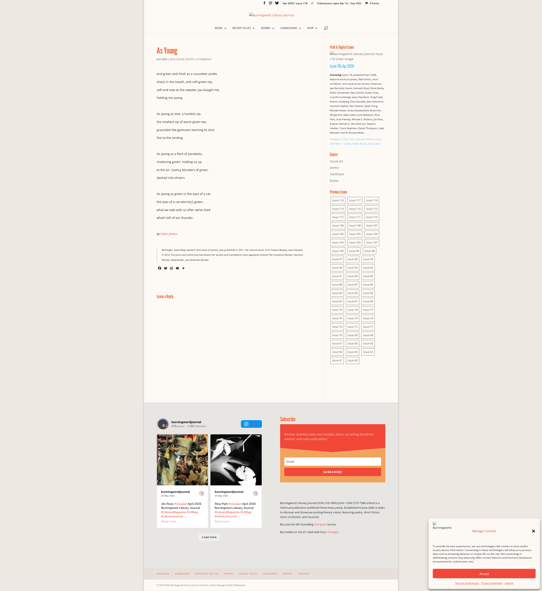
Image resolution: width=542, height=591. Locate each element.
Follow (254, 424)
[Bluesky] (277, 4)
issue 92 (368, 267)
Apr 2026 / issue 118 (295, 3)
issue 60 (353, 360)
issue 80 (368, 301)
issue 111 (355, 217)
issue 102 (355, 242)
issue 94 (337, 267)
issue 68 (368, 335)
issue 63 (353, 352)
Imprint (509, 583)
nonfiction (337, 174)
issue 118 (338, 200)
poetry (189, 59)
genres (266, 28)
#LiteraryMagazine (173, 512)
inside (219, 28)
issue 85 (337, 293)
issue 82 (337, 301)
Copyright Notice (206, 573)
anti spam (320, 524)
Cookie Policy (248, 573)
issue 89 (368, 276)
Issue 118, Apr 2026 (342, 66)
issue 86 (368, 284)
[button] (533, 531)
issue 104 (371, 234)
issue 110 (371, 217)
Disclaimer (270, 573)
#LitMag (192, 512)
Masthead (163, 573)
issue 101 (371, 242)
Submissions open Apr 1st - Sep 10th (339, 3)
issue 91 (337, 276)
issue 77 (368, 310)
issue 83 (368, 293)
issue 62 (368, 352)
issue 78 (353, 310)
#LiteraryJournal (172, 516)
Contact (304, 573)
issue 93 (353, 267)
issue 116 (371, 200)
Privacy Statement (492, 583)
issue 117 (355, 200)
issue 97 (337, 259)
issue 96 (353, 259)
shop (310, 28)
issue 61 (337, 360)
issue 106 (338, 234)
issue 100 (338, 251)
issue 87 (353, 284)
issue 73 (337, 327)
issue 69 (353, 335)
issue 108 (355, 225)
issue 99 (354, 251)
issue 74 (368, 318)
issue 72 (353, 327)
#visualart (180, 503)
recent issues (241, 28)
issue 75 (353, 318)
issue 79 (337, 310)
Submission (182, 573)
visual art (336, 161)
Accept (484, 574)
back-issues (177, 59)
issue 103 (338, 242)
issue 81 (353, 301)
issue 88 (337, 284)
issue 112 (338, 217)
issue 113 (371, 209)
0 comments (204, 59)
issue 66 (353, 343)
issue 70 (337, 335)
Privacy (229, 573)
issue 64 (337, 352)
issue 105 (355, 234)
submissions (288, 28)
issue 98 (370, 251)
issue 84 (353, 293)
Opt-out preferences (467, 583)
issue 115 (338, 209)
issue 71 (368, 327)
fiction (334, 181)
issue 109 (338, 225)
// (312, 3)
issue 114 (355, 209)
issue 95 (368, 259)
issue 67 (337, 343)
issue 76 (337, 318)
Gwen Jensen (168, 234)
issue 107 (371, 225)
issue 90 (353, 276)
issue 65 (368, 343)
